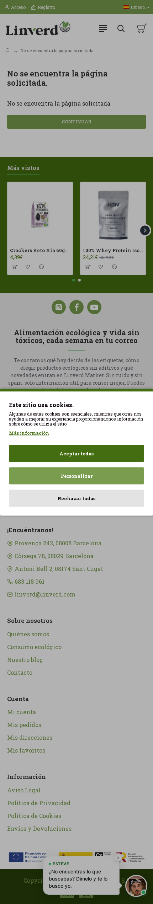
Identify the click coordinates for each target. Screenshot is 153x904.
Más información (29, 432)
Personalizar (77, 475)
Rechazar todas (76, 498)
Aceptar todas (76, 453)
